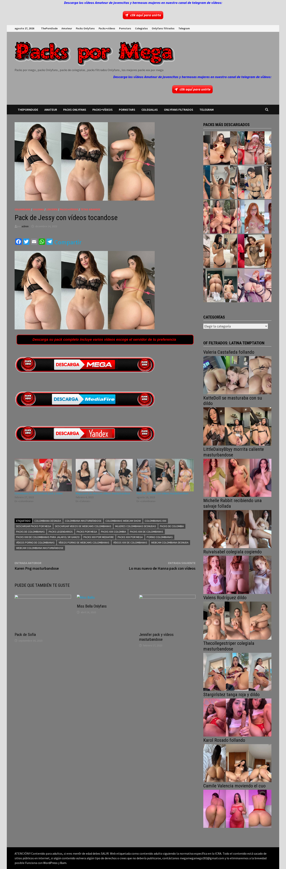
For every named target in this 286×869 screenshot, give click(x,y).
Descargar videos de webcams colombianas (83, 526)
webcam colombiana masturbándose (39, 548)
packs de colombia (172, 526)
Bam (63, 863)
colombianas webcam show (123, 520)
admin (25, 226)
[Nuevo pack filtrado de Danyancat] (254, 148)
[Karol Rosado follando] (237, 762)
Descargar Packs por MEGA (33, 526)
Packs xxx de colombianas (146, 531)
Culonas (38, 209)
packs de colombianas (30, 531)
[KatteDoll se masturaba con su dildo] (237, 426)
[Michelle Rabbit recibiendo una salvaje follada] (237, 528)
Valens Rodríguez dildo (225, 597)
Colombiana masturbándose (83, 520)
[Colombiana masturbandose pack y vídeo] (43, 475)
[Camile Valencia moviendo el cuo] (237, 808)
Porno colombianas (160, 537)
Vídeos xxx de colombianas (130, 542)
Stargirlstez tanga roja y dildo (231, 694)
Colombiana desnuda (47, 520)
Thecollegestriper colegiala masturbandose (228, 646)
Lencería (52, 209)
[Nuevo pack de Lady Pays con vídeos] (254, 251)
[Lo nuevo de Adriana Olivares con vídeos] (220, 182)
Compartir (68, 242)
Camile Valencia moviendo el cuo (234, 786)
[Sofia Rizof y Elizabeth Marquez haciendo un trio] (220, 216)
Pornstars (125, 28)
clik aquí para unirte (145, 15)
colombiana (23, 209)
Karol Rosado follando (224, 740)
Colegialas (141, 28)
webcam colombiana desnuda (170, 542)
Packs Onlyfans (85, 28)
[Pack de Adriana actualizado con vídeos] (220, 148)
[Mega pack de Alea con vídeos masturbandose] (104, 475)
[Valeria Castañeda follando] (237, 375)
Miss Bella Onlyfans (92, 606)
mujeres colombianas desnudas (135, 526)
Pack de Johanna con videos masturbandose (163, 493)
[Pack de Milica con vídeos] (220, 251)
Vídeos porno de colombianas (35, 542)
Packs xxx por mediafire (98, 537)
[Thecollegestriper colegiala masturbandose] (237, 671)
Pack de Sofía (25, 634)
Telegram (184, 28)
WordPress (50, 863)
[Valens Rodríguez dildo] (237, 620)
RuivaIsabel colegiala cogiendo (232, 552)
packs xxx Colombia (113, 531)
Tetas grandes (90, 209)
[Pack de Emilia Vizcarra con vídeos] (254, 216)
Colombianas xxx (155, 520)
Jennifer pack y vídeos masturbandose (156, 637)
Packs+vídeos (107, 28)
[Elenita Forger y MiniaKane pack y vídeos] (220, 285)
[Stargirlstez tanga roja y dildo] (237, 717)
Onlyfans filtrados (163, 28)
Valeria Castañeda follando (228, 352)
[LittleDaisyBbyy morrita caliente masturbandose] (237, 477)
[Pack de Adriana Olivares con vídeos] (254, 182)
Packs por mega (87, 531)
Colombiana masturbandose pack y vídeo (39, 493)
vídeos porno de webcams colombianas (84, 542)
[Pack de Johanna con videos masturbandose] (165, 475)
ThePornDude (49, 28)
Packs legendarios (61, 531)
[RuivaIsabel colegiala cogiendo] (237, 574)
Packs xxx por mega (130, 537)
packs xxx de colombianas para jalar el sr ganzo (48, 537)
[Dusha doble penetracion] (254, 285)
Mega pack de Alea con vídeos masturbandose (103, 493)
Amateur (66, 28)
